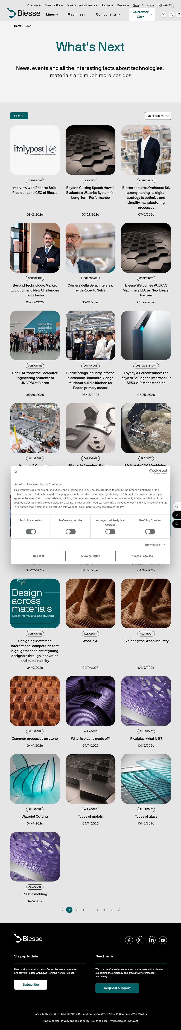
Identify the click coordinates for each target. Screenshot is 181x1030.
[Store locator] (163, 14)
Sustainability (52, 5)
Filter (17, 116)
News (136, 5)
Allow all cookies (142, 555)
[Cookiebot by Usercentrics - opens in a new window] (151, 471)
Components (106, 14)
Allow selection (90, 555)
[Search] (171, 14)
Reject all (39, 555)
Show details (152, 544)
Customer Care (140, 14)
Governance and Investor (81, 5)
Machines (75, 14)
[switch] (71, 531)
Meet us (121, 5)
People (106, 5)
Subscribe (31, 984)
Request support (117, 988)
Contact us (148, 5)
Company (32, 5)
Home (18, 26)
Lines (50, 14)
